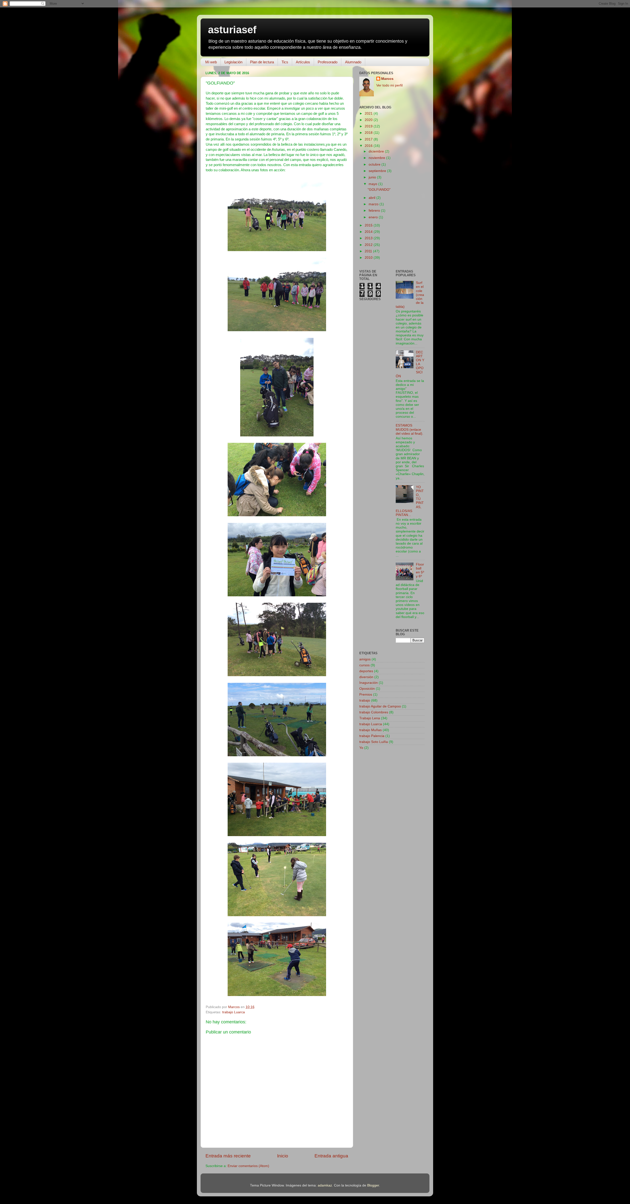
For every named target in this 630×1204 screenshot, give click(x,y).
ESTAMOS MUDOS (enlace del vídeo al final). (409, 429)
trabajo (364, 700)
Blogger (373, 1185)
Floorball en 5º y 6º (420, 570)
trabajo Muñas (370, 730)
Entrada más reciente (228, 1155)
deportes (366, 671)
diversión (366, 677)
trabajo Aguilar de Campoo (380, 706)
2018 (369, 133)
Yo (361, 748)
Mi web (211, 62)
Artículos (303, 62)
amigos (365, 659)
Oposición (367, 688)
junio (373, 177)
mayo (373, 184)
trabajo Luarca (233, 1012)
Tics (285, 62)
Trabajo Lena (369, 718)
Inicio (282, 1155)
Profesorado (327, 62)
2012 (369, 245)
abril (372, 198)
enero (374, 217)
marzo (374, 204)
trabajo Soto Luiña (373, 742)
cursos (364, 665)
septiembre (378, 171)
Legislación (233, 62)
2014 (369, 232)
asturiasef (232, 29)
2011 (369, 251)
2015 (369, 225)
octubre (375, 164)
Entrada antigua (331, 1155)
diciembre (377, 151)
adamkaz (325, 1185)
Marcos (387, 79)
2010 (369, 257)
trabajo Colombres (373, 712)
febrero (375, 210)
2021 (369, 113)
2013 (369, 238)
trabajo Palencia (371, 736)
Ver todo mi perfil (389, 85)
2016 (369, 146)
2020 (369, 120)
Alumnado (353, 62)
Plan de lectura (262, 62)
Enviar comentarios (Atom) (248, 1166)
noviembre (377, 158)
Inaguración (368, 683)
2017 (369, 139)
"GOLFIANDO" (379, 189)
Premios (365, 694)
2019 (369, 126)
